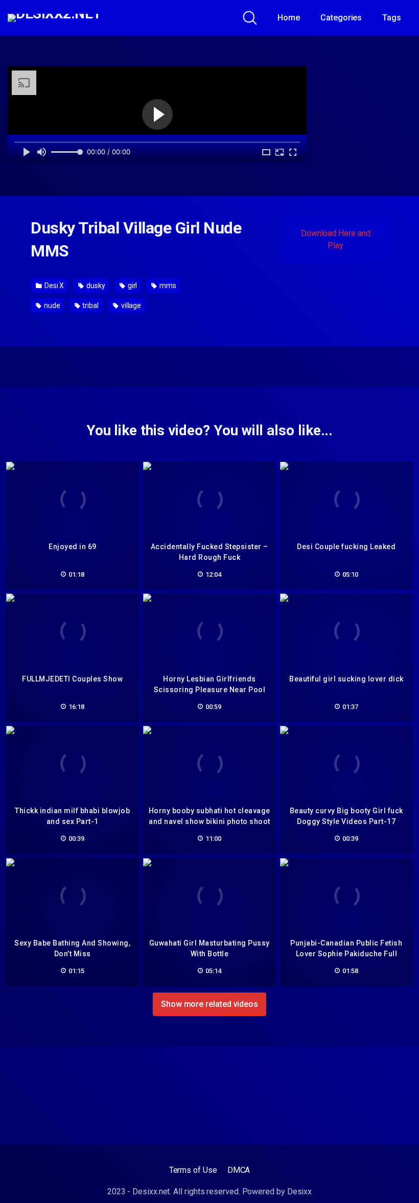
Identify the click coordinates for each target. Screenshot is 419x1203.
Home (288, 17)
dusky (95, 285)
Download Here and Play (335, 239)
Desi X (53, 285)
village (130, 305)
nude (51, 305)
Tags (391, 17)
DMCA (238, 1170)
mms (167, 285)
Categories (341, 17)
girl (131, 285)
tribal (89, 305)
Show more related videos (209, 1004)
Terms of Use (193, 1170)
